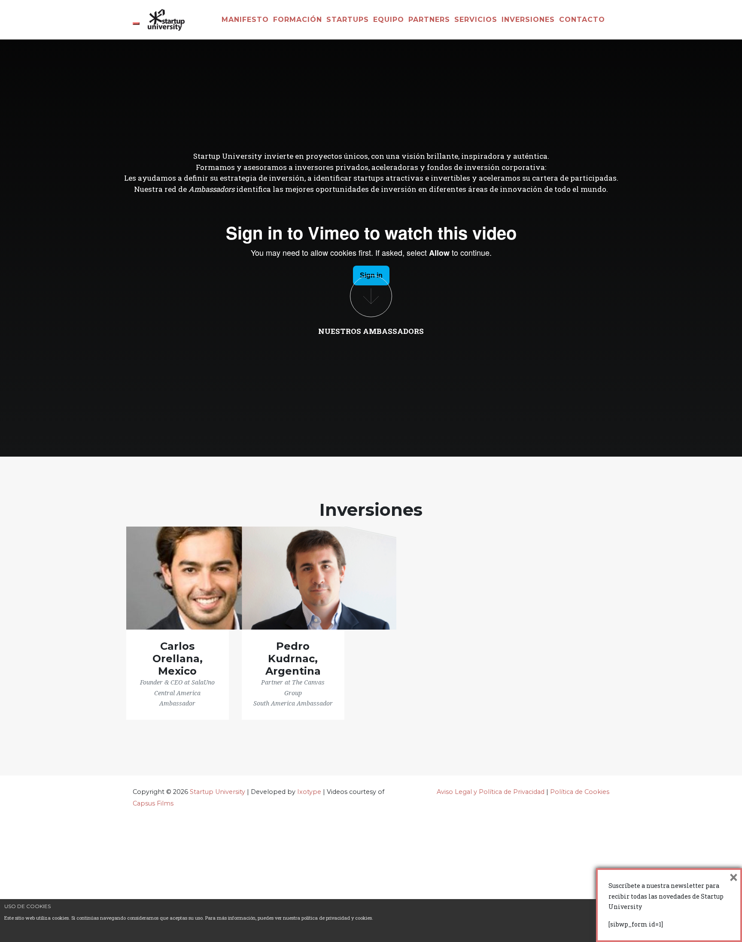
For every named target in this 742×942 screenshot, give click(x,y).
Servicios (475, 19)
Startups (347, 19)
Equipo (388, 19)
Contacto (582, 19)
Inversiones (528, 19)
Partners (429, 19)
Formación (297, 19)
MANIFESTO (245, 19)
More (371, 296)
